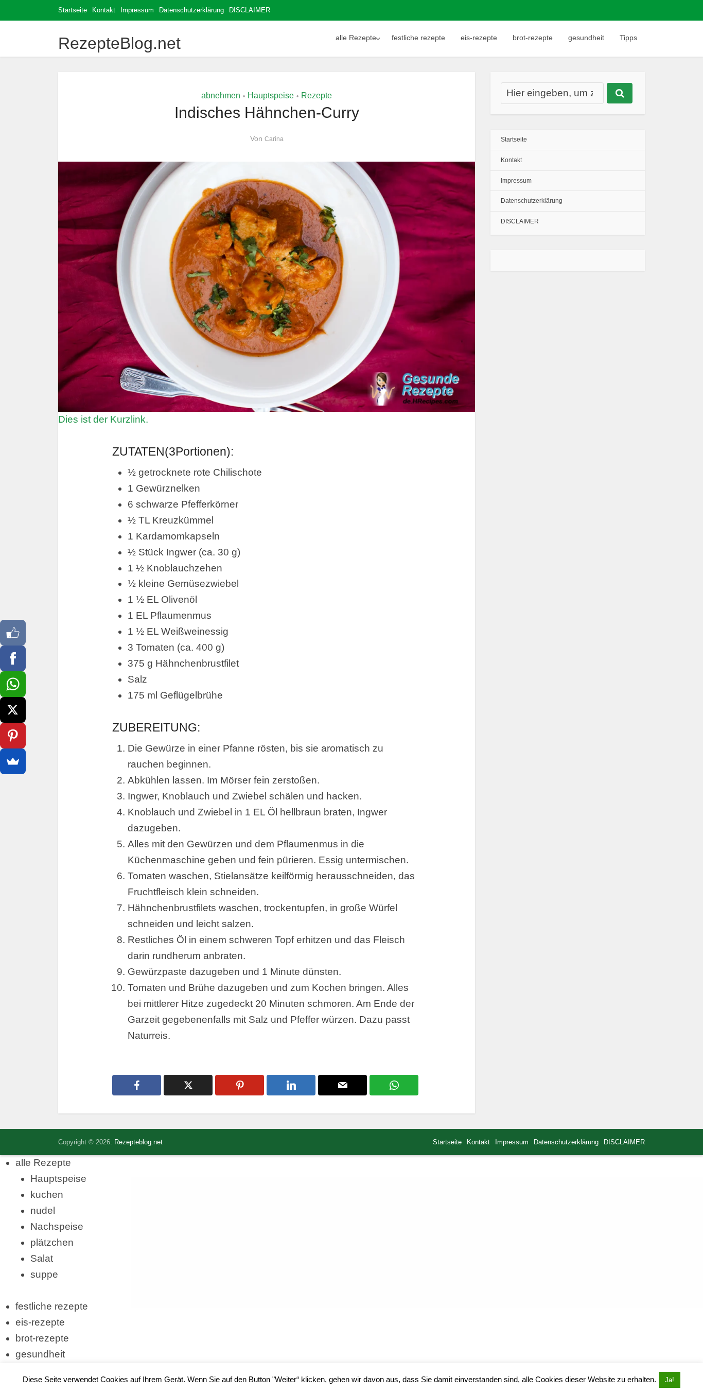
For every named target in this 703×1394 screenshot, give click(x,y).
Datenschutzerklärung (191, 10)
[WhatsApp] (13, 684)
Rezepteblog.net (138, 1142)
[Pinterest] (13, 735)
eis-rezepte (479, 37)
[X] (13, 710)
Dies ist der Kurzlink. (103, 419)
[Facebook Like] (13, 633)
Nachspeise (56, 1226)
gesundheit (586, 37)
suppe (44, 1274)
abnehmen (220, 95)
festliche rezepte (418, 37)
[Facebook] (13, 658)
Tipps (628, 37)
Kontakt (103, 10)
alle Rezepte (356, 37)
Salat (41, 1258)
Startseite (72, 10)
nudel (42, 1210)
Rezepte (316, 95)
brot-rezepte (533, 37)
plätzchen (52, 1242)
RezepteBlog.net (119, 43)
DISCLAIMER (249, 10)
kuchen (46, 1194)
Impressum (137, 10)
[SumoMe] (13, 761)
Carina (274, 139)
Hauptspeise (271, 95)
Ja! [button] (669, 1380)
